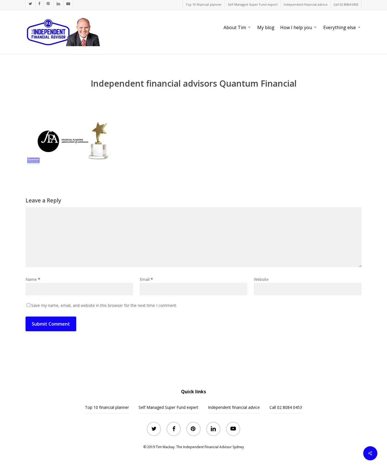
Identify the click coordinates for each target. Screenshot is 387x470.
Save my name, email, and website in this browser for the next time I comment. (104, 305)
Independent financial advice (234, 407)
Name (32, 279)
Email (146, 279)
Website (261, 279)
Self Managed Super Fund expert (168, 407)
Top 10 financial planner (107, 407)
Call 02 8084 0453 (285, 407)
